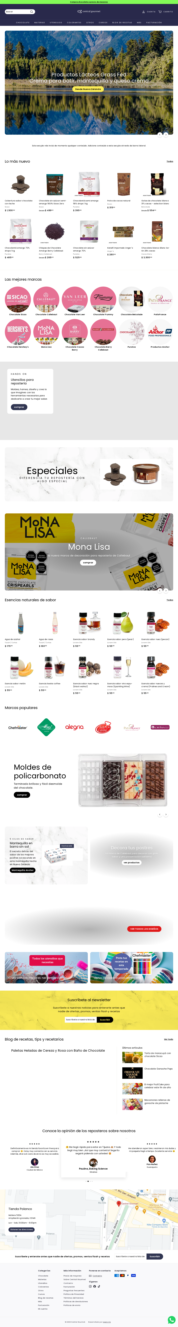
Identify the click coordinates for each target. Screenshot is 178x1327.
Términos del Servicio (74, 1298)
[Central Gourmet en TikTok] (99, 1286)
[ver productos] (131, 855)
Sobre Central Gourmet (75, 1279)
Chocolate (23, 22)
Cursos (103, 22)
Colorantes (74, 22)
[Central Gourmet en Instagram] (90, 1286)
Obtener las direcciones (21, 1229)
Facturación (154, 22)
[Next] (165, 134)
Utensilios (56, 22)
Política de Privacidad (74, 1294)
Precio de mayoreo (73, 1276)
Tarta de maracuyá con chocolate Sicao (157, 1055)
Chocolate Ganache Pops (158, 1068)
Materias (39, 22)
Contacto (68, 1283)
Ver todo (168, 1039)
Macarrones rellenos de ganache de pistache (157, 1102)
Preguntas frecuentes (74, 1290)
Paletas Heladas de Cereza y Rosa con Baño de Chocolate (58, 1050)
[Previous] (159, 134)
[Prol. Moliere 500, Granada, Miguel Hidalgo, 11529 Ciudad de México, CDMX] (89, 1219)
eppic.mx (107, 1322)
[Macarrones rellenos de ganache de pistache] (132, 1104)
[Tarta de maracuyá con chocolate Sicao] (132, 1057)
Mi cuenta (42, 1309)
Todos (170, 161)
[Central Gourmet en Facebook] (94, 1286)
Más (139, 22)
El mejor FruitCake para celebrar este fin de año (157, 1086)
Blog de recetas (122, 22)
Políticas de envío (72, 1305)
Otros (90, 22)
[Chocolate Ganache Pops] (132, 1073)
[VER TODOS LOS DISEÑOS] (89, 916)
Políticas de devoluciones (76, 1301)
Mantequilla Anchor (23, 870)
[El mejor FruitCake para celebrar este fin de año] (132, 1088)
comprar (19, 407)
